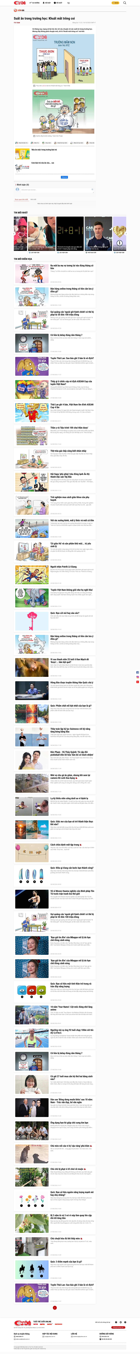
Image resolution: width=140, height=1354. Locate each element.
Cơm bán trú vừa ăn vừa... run (42, 163)
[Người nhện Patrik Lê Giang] (32, 574)
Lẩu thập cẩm (35, 252)
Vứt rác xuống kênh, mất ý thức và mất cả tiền (72, 520)
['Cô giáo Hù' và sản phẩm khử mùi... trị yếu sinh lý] (32, 551)
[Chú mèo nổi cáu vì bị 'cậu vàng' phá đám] (32, 1154)
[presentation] (14, 234)
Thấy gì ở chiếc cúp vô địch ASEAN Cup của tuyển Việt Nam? (71, 383)
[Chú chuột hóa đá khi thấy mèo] (32, 1246)
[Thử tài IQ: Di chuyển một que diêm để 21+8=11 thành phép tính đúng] (70, 234)
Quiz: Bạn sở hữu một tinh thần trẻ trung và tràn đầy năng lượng (70, 985)
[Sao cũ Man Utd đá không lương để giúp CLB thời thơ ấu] (98, 234)
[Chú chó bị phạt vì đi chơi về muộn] (32, 1177)
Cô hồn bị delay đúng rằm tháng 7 (66, 335)
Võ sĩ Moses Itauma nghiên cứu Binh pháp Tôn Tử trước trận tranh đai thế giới (72, 892)
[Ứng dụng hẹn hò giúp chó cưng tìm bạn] (32, 1130)
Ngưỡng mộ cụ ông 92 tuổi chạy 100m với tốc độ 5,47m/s (72, 1031)
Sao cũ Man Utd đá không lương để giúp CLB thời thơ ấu (97, 248)
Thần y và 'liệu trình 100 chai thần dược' (69, 427)
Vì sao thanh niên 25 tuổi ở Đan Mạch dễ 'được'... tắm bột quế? (69, 661)
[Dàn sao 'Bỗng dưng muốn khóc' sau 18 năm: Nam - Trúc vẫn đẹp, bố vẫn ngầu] (32, 1107)
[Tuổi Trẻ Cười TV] (121, 1322)
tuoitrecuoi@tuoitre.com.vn (80, 1336)
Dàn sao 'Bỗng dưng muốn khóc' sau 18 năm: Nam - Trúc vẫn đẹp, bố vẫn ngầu (71, 1101)
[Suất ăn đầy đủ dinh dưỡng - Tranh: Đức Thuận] (63, 90)
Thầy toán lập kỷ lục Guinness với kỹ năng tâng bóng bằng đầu (70, 730)
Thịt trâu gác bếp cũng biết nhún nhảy (68, 451)
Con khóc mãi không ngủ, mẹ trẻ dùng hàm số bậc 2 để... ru (41, 248)
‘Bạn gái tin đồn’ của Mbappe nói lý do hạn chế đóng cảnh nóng (70, 939)
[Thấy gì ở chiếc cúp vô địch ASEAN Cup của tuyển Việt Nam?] (32, 389)
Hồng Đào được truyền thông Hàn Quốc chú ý (71, 682)
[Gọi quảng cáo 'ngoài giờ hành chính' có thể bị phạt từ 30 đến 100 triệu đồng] (32, 320)
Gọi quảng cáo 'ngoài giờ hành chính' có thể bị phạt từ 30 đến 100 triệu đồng (72, 313)
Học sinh (48, 143)
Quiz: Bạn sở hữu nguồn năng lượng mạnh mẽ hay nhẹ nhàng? (72, 1193)
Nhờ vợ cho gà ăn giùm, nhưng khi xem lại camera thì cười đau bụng (70, 776)
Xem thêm (54, 1308)
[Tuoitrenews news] (58, 1324)
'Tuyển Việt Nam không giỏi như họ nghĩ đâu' (71, 590)
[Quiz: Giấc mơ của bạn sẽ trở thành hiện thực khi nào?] (32, 829)
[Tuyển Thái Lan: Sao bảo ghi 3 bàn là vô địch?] (32, 366)
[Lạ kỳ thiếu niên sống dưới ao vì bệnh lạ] (32, 806)
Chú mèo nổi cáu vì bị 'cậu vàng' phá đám (70, 1146)
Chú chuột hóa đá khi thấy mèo (65, 1238)
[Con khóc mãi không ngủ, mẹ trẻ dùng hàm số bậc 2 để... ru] (41, 234)
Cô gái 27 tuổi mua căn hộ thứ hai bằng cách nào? (71, 1078)
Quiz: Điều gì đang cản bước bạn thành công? (72, 868)
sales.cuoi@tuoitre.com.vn (23, 1339)
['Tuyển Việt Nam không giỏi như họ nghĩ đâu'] (32, 598)
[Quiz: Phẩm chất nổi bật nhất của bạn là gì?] (32, 713)
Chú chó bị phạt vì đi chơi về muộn (67, 1169)
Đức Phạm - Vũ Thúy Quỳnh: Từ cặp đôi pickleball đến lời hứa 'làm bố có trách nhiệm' (71, 753)
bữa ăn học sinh (78, 143)
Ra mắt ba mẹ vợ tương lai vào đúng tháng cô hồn (71, 267)
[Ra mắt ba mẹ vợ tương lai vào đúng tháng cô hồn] (32, 273)
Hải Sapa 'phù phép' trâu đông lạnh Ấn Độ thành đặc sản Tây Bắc (70, 475)
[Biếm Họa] (70, 11)
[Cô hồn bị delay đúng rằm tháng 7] (32, 343)
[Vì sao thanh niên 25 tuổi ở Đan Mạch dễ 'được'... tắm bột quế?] (32, 667)
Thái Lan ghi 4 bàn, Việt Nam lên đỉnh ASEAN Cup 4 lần (71, 406)
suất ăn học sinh (62, 143)
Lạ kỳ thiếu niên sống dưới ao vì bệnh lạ (69, 798)
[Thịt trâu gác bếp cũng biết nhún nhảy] (32, 459)
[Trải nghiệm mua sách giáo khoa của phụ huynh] (32, 505)
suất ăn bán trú (23, 143)
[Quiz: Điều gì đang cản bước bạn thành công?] (32, 876)
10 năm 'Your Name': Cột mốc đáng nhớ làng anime (71, 1008)
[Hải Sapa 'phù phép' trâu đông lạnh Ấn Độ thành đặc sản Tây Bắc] (32, 482)
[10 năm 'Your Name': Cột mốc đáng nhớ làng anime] (32, 1015)
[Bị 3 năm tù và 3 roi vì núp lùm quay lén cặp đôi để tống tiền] (32, 1223)
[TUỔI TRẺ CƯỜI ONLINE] (22, 1323)
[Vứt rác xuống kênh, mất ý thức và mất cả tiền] (32, 528)
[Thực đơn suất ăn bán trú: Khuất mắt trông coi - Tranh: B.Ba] (63, 34)
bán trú (37, 143)
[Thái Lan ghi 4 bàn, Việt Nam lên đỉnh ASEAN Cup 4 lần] (32, 412)
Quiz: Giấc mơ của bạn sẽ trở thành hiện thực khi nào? (71, 823)
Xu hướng (36, 3)
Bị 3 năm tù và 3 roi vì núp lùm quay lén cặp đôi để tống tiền (71, 1217)
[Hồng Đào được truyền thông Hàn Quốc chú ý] (32, 690)
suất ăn (44, 86)
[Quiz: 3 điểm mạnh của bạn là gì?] (32, 1269)
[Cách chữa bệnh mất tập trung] (32, 852)
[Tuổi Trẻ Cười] (125, 1322)
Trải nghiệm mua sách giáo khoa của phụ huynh (69, 498)
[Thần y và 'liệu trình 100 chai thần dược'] (32, 435)
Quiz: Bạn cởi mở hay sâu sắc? (64, 613)
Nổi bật (48, 3)
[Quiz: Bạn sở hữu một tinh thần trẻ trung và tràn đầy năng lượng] (32, 991)
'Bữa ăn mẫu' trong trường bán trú (44, 150)
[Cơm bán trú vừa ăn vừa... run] (22, 167)
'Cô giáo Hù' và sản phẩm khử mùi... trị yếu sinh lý (70, 545)
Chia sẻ (64, 177)
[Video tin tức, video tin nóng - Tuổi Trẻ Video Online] (50, 1324)
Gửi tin (116, 3)
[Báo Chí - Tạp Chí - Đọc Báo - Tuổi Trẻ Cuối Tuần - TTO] (43, 1324)
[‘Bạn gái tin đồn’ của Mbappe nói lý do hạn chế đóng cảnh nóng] (32, 945)
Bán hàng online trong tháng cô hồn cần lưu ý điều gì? (71, 290)
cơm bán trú (93, 143)
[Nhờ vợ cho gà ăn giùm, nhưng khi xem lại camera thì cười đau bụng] (32, 783)
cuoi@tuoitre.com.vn (50, 1336)
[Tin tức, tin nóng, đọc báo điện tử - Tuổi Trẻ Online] (36, 1324)
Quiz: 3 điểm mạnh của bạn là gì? (66, 1261)
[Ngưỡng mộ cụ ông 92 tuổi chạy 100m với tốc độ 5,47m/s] (32, 1038)
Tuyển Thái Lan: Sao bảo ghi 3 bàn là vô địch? (72, 358)
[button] (68, 3)
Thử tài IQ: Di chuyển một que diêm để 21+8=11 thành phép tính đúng (69, 248)
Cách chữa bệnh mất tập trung (65, 844)
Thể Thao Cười (91, 252)
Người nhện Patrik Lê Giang (63, 566)
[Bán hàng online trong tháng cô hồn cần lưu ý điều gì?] (32, 296)
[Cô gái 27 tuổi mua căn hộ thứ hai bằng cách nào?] (32, 1084)
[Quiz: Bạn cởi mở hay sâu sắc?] (32, 621)
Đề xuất (59, 3)
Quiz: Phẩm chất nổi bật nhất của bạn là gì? (71, 705)
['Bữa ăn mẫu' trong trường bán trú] (22, 154)
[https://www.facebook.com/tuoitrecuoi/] (116, 1322)
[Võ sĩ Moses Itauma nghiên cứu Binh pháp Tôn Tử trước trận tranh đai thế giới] (32, 899)
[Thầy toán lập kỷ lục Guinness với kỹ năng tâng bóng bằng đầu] (32, 737)
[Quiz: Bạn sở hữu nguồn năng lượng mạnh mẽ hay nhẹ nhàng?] (32, 1200)
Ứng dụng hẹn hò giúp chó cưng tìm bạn (69, 1122)
